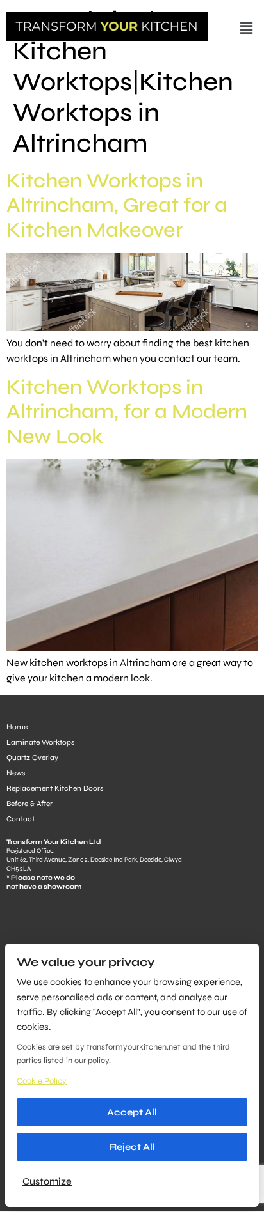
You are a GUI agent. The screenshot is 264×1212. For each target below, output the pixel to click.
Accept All (132, 1112)
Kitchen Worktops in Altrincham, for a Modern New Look (126, 412)
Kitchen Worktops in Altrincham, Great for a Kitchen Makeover (116, 205)
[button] (247, 28)
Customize (47, 1181)
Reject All (132, 1147)
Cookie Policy (42, 1081)
